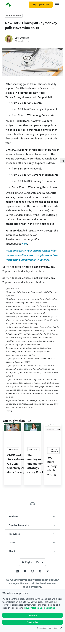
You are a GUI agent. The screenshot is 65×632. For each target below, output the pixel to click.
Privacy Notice (31, 607)
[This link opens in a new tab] (17, 571)
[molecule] (62, 160)
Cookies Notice (47, 607)
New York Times (13, 15)
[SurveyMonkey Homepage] (8, 4)
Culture (33, 449)
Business (13, 449)
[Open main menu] (57, 5)
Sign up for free (41, 4)
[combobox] (32, 562)
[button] (32, 516)
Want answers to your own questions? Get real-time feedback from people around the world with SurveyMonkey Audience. (31, 255)
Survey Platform (53, 450)
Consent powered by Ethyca (48, 628)
